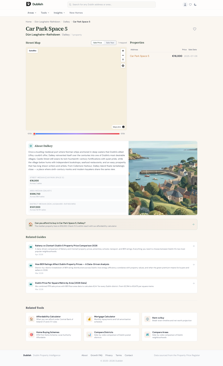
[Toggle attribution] (123, 127)
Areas (31, 12)
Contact (129, 355)
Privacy (109, 355)
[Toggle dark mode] (195, 4)
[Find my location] (123, 65)
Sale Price (97, 42)
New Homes (76, 12)
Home (29, 21)
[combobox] (111, 5)
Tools (44, 12)
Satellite (32, 50)
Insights (58, 12)
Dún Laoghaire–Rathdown (47, 21)
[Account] (185, 4)
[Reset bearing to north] (123, 59)
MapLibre (117, 126)
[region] (76, 88)
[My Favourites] (190, 4)
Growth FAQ (96, 355)
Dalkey (66, 21)
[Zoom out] (123, 55)
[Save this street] (194, 29)
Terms (119, 355)
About (85, 355)
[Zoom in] (123, 51)
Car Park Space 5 (139, 56)
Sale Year (110, 42)
